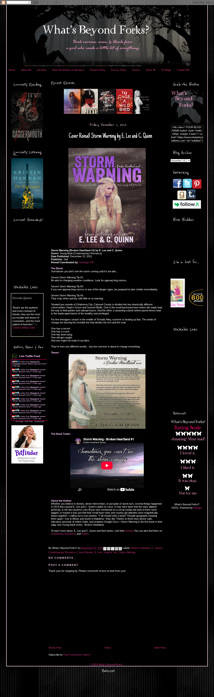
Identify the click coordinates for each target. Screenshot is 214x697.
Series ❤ (150, 69)
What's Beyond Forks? (37, 364)
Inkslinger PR (86, 262)
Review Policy (97, 69)
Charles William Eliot (23, 327)
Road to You (111, 552)
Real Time (29, 421)
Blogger (197, 507)
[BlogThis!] (108, 548)
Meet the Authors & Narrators (68, 69)
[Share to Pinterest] (120, 548)
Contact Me (183, 69)
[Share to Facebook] (116, 548)
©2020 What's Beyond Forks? (107, 664)
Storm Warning (127, 552)
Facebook (70, 533)
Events (136, 69)
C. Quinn (157, 548)
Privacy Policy (119, 69)
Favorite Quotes (22, 298)
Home (12, 69)
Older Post (160, 647)
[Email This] (104, 548)
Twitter (84, 533)
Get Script (19, 421)
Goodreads (57, 533)
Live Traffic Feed (29, 356)
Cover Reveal (85, 552)
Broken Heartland (141, 548)
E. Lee (98, 552)
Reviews (41, 69)
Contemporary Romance (62, 552)
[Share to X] (112, 548)
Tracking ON (39, 421)
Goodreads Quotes (34, 335)
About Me (26, 69)
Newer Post (54, 647)
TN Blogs (166, 69)
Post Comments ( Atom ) (77, 654)
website (129, 530)
